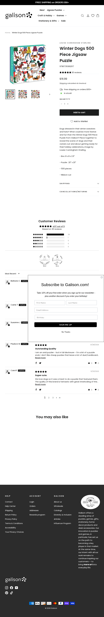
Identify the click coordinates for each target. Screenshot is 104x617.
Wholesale (58, 506)
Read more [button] (40, 357)
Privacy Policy (11, 519)
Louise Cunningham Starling (75, 43)
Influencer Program (62, 523)
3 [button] (53, 397)
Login (32, 502)
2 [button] (48, 397)
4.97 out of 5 (59, 226)
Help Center (10, 506)
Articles (57, 519)
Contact (9, 502)
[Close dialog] (101, 277)
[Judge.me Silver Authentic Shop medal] (45, 260)
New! (42, 10)
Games (61, 15)
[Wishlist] (93, 15)
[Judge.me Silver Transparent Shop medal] (57, 260)
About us (58, 502)
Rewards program (37, 514)
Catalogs (58, 510)
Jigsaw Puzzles (55, 10)
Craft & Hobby (45, 15)
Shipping (63, 83)
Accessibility (10, 527)
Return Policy (10, 514)
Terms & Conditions (14, 523)
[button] (66, 72)
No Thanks (66, 332)
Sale (63, 21)
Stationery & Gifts (48, 21)
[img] (41, 345)
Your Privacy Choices (14, 532)
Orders (32, 506)
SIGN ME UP (65, 324)
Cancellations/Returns (73, 192)
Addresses (34, 510)
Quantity (65, 99)
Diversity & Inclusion (63, 514)
